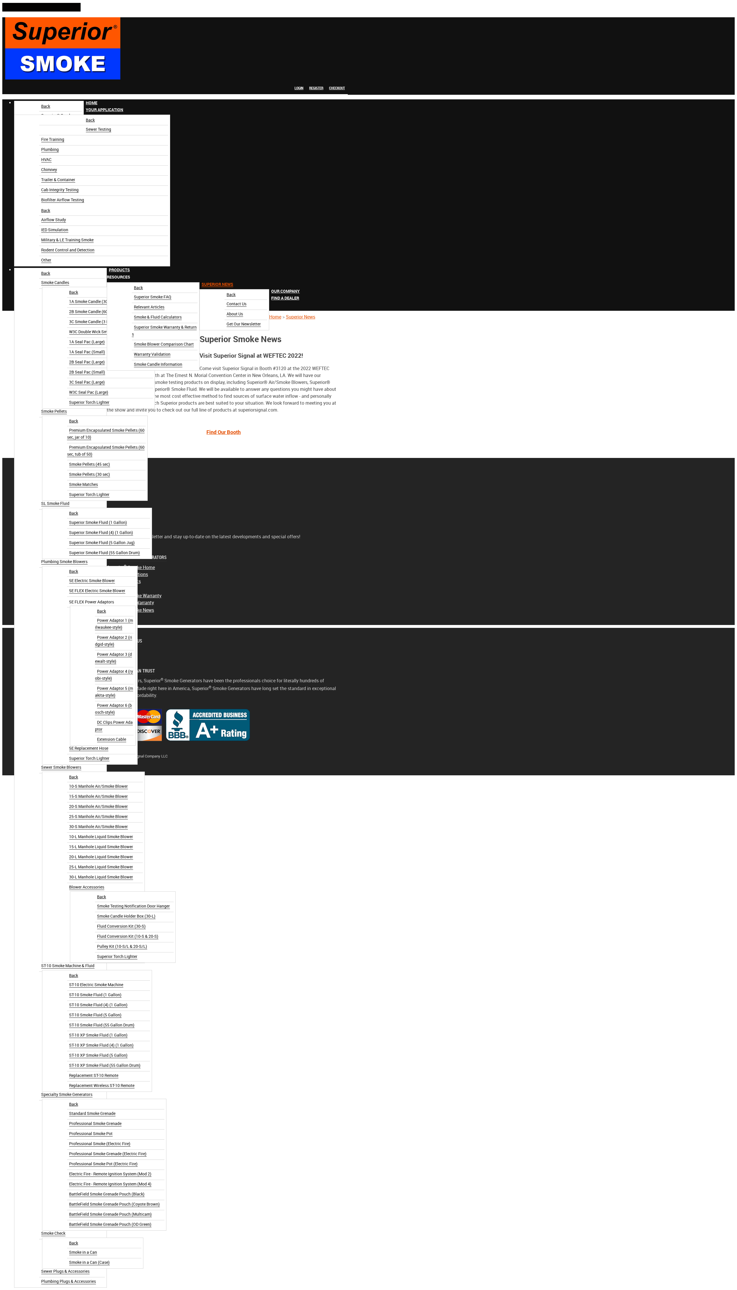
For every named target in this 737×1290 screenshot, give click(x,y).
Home (275, 317)
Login (299, 88)
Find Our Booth (223, 432)
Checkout (337, 88)
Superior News (300, 317)
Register (316, 88)
